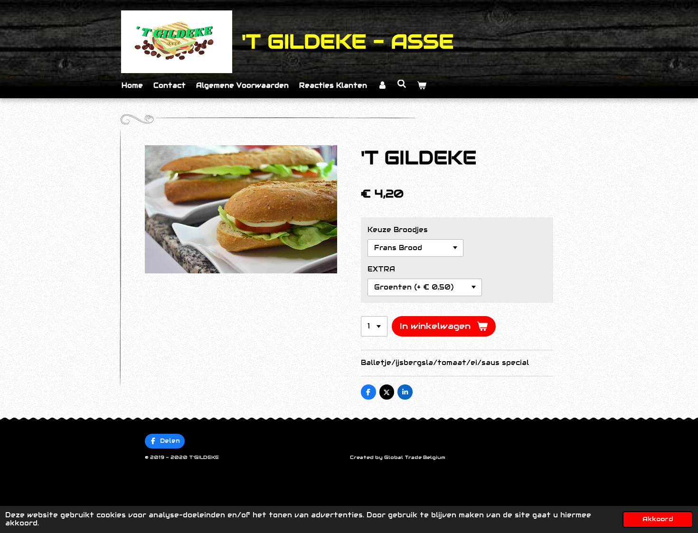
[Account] (382, 86)
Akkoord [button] (657, 519)
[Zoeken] (402, 84)
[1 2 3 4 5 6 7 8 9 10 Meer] (374, 326)
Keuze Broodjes (398, 229)
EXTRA (381, 269)
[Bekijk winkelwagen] (422, 86)
